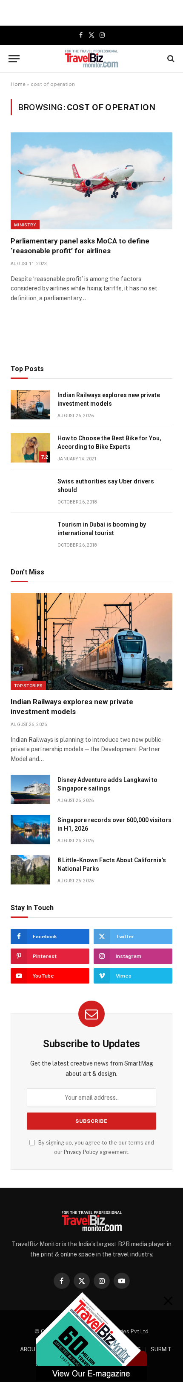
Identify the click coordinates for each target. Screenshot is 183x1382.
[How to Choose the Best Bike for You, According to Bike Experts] (30, 448)
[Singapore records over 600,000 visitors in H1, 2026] (30, 829)
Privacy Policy (81, 1152)
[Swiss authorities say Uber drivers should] (30, 491)
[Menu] (14, 58)
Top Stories (28, 685)
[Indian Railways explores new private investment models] (30, 404)
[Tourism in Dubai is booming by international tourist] (30, 534)
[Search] (170, 58)
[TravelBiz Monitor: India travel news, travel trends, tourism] (92, 58)
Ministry (25, 224)
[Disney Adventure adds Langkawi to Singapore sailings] (30, 789)
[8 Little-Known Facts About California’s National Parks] (30, 869)
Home (18, 84)
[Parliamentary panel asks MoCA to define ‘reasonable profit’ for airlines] (91, 180)
